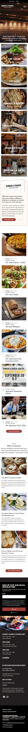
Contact (4, 685)
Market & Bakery (14, 104)
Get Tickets (7, 258)
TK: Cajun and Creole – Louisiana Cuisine (13, 360)
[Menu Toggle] (24, 6)
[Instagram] (7, 697)
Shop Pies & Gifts (14, 170)
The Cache (14, 59)
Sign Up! (14, 609)
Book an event (14, 148)
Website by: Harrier (6, 709)
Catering (5, 658)
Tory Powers (9, 727)
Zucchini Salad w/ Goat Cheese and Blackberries (12, 514)
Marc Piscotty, (14, 722)
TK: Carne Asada (11, 295)
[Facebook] (4, 697)
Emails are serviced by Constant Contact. (13, 605)
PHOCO (9, 722)
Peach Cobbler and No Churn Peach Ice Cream (12, 552)
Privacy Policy (5, 719)
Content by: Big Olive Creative (9, 711)
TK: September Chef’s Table (15, 425)
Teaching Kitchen (14, 126)
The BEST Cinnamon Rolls (11, 478)
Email (3, 593)
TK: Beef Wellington (12, 327)
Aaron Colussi (21, 722)
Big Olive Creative (8, 724)
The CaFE (14, 81)
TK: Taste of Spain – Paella (15, 262)
